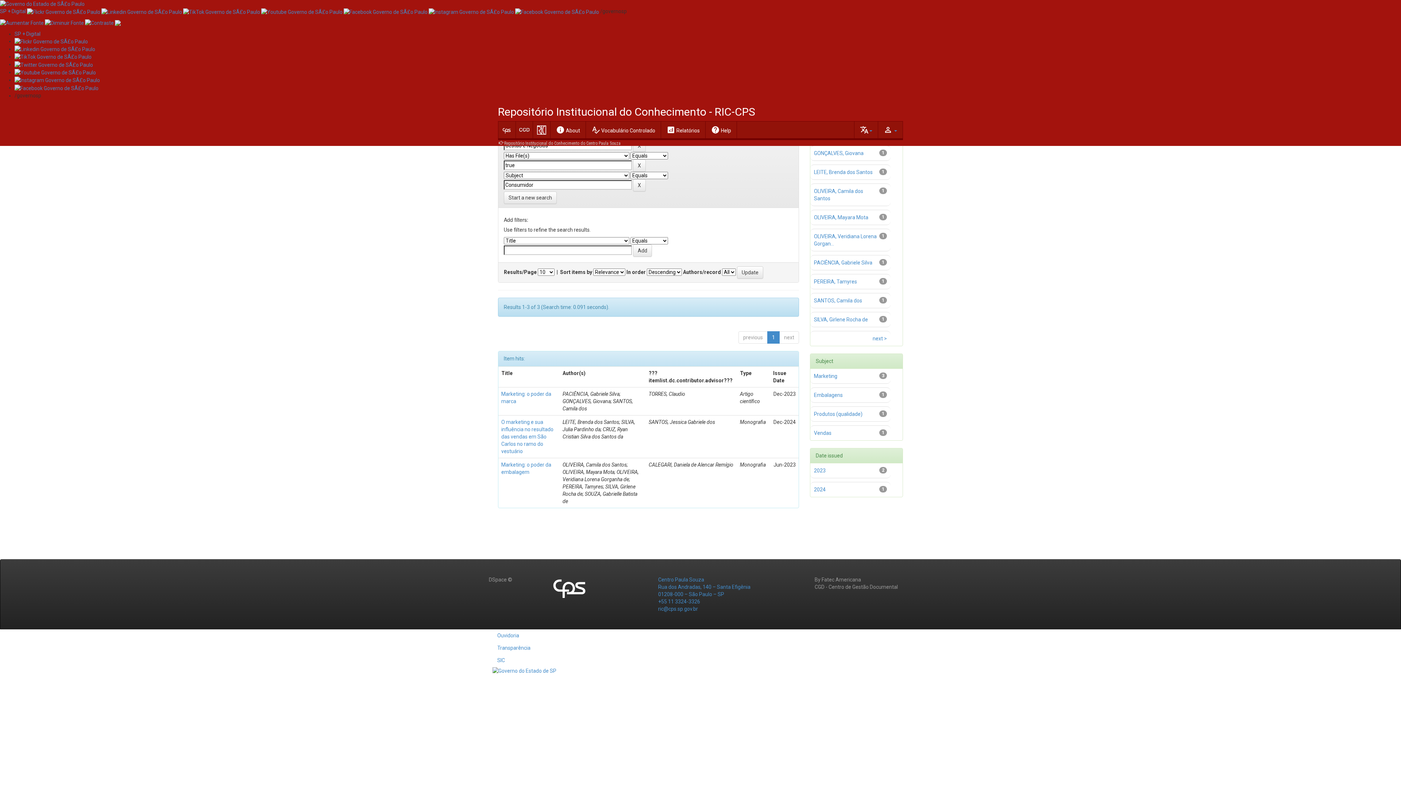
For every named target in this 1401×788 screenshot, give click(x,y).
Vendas (822, 433)
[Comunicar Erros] (118, 22)
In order (636, 272)
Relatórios (683, 129)
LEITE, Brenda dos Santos (843, 172)
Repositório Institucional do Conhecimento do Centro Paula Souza (562, 143)
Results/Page (520, 272)
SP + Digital (13, 11)
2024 (820, 489)
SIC (501, 660)
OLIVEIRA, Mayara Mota (841, 217)
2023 (820, 471)
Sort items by (576, 272)
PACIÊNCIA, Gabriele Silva (843, 263)
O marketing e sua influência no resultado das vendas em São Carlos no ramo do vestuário (527, 436)
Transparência (513, 648)
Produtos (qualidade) (838, 414)
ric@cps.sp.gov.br (678, 609)
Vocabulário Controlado (623, 129)
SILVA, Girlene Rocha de (841, 319)
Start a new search (530, 198)
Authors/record (702, 272)
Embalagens (828, 395)
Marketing (825, 376)
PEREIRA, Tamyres (835, 282)
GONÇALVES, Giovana (839, 153)
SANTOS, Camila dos (838, 301)
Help (721, 129)
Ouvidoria (508, 635)
